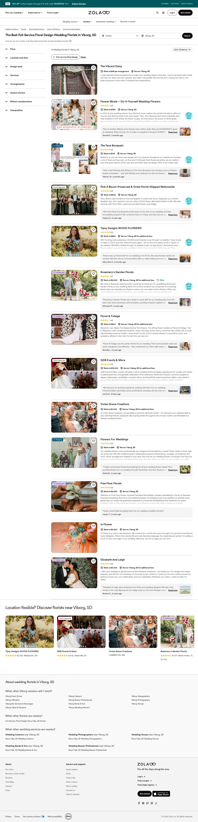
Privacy (8, 816)
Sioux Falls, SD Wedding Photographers (85, 739)
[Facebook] (139, 803)
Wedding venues (70, 22)
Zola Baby (165, 4)
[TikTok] (156, 803)
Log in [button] (172, 13)
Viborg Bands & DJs (76, 704)
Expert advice (34, 13)
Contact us (70, 790)
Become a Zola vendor (15, 773)
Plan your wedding (13, 13)
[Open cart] (163, 13)
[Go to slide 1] (70, 93)
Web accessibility (55, 816)
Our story (9, 769)
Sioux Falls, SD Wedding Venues (145, 739)
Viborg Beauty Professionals (80, 700)
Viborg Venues (137, 704)
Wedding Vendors (11, 29)
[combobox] (161, 36)
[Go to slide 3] (74, 93)
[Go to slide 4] (76, 93)
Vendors (86, 22)
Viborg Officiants (12, 700)
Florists (23, 29)
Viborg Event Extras (13, 696)
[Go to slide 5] (78, 93)
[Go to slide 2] (72, 93)
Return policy (71, 786)
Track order (71, 778)
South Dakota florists (36, 29)
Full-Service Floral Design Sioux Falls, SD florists (25, 721)
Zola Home (175, 4)
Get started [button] (185, 13)
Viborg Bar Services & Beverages (19, 704)
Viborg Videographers (140, 696)
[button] (137, 35)
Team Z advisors (73, 794)
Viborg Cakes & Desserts (15, 707)
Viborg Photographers (140, 700)
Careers (8, 786)
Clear (83, 57)
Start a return (71, 782)
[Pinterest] (143, 803)
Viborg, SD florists (53, 29)
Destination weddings (105, 22)
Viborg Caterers (75, 696)
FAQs (68, 773)
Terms (67, 4)
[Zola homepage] (99, 12)
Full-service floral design (71, 29)
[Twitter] (147, 803)
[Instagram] (151, 803)
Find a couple (52, 13)
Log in (140, 776)
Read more (173, 132)
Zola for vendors (187, 4)
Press (7, 790)
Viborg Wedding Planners (79, 707)
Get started (145, 794)
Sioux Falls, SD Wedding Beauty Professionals (87, 750)
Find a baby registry (146, 785)
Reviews (8, 778)
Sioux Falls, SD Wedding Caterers (19, 739)
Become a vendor (127, 21)
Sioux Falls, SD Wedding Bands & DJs (21, 750)
